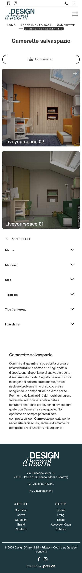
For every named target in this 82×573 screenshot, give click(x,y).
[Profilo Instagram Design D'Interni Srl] (15, 3)
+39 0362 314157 (43, 484)
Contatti (21, 529)
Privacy (46, 547)
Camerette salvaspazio (44, 29)
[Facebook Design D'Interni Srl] (38, 558)
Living (60, 515)
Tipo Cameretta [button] (16, 309)
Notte (61, 519)
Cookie (57, 547)
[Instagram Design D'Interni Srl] (44, 558)
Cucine (61, 510)
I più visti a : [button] (13, 324)
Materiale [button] (11, 265)
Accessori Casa (61, 524)
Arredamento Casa (36, 25)
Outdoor (60, 529)
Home (11, 25)
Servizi (21, 515)
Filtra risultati (44, 59)
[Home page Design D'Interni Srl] (20, 14)
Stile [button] (8, 279)
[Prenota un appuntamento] (73, 3)
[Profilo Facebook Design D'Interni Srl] (8, 3)
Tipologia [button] (11, 294)
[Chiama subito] (66, 3)
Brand (21, 524)
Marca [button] (9, 250)
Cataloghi (21, 519)
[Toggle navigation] (75, 14)
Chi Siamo (21, 510)
